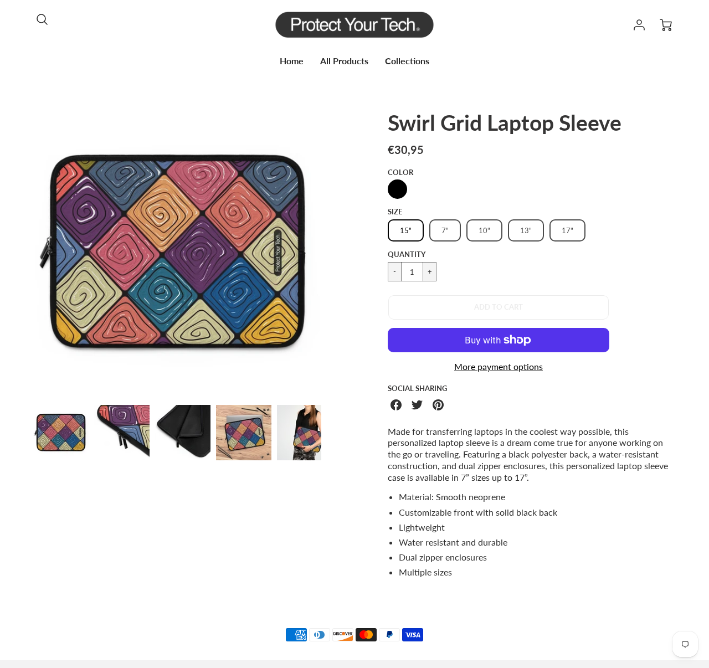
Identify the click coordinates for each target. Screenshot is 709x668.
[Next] (329, 252)
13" (526, 230)
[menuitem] (292, 61)
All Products (344, 60)
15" (406, 230)
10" (484, 230)
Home (292, 60)
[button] (498, 307)
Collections (407, 60)
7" (445, 230)
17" (567, 230)
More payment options (498, 366)
